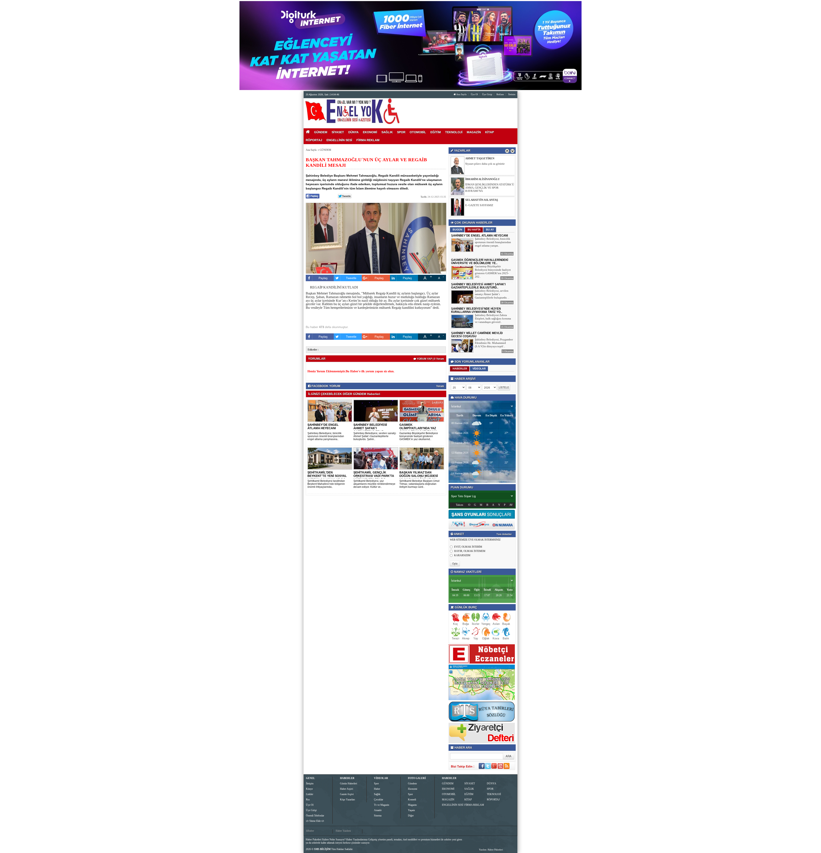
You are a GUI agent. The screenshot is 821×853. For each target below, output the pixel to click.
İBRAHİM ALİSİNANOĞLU (482, 156)
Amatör (378, 810)
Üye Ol (474, 94)
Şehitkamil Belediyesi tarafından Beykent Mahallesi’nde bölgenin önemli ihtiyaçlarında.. (326, 483)
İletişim (309, 783)
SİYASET (469, 783)
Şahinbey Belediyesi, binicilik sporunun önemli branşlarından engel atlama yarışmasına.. (325, 436)
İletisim (511, 94)
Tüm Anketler (504, 534)
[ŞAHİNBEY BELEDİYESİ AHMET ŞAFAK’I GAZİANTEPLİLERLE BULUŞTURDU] (376, 410)
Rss (308, 799)
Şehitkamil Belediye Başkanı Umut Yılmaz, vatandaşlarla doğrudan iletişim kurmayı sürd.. (419, 483)
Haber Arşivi (346, 788)
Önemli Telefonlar (315, 815)
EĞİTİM (468, 794)
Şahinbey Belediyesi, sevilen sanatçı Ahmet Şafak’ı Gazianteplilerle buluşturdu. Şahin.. (374, 436)
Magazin (412, 804)
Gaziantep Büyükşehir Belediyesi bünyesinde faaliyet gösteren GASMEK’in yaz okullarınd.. (418, 436)
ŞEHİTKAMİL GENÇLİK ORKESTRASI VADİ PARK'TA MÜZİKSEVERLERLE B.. (373, 476)
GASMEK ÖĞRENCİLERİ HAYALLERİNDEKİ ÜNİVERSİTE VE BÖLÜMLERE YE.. (479, 261)
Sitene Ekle (315, 820)
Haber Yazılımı (343, 830)
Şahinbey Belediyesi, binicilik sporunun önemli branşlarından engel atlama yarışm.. (493, 242)
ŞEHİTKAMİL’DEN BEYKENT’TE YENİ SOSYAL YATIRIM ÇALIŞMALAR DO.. (327, 476)
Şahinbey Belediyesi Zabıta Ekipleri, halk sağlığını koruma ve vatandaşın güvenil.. (493, 318)
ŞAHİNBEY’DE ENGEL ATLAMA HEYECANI (323, 426)
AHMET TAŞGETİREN (479, 197)
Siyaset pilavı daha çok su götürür (485, 203)
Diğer (411, 815)
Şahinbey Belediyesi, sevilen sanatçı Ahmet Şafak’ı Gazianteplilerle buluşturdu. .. (492, 294)
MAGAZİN (448, 799)
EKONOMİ (448, 788)
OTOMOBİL (449, 794)
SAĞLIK (469, 788)
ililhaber (310, 830)
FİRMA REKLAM (474, 804)
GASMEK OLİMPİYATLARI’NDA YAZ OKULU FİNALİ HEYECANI (418, 428)
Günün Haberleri (348, 783)
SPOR (490, 788)
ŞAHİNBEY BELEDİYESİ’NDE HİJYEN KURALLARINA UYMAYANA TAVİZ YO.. (476, 310)
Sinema (377, 815)
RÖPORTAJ (493, 799)
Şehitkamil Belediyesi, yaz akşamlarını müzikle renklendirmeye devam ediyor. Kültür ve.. (374, 483)
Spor (376, 783)
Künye (309, 788)
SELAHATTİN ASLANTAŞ (481, 177)
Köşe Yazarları (347, 799)
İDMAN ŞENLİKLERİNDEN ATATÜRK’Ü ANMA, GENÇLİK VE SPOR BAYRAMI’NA (489, 165)
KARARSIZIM (462, 555)
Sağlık (377, 794)
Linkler (309, 794)
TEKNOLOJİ (494, 794)
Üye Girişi (487, 94)
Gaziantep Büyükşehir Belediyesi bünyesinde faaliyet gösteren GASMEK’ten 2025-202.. (493, 271)
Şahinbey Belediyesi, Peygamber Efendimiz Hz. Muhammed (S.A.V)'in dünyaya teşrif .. (494, 343)
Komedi (412, 799)
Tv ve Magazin (381, 804)
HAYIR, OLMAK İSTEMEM (469, 551)
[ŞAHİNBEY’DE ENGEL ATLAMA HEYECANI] (330, 410)
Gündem (412, 783)
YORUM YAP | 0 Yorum (430, 358)
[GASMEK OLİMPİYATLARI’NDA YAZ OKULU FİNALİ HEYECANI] (422, 410)
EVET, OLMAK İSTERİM (468, 546)
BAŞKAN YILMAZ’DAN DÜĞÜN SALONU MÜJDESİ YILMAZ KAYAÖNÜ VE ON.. (418, 476)
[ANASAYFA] (352, 110)
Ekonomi (412, 788)
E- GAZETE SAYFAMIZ (479, 182)
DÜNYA (491, 783)
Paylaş (323, 278)
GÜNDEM (325, 149)
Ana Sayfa (461, 94)
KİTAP (468, 799)
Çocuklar (378, 799)
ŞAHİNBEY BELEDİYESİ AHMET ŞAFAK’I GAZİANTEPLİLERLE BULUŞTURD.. (370, 430)
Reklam (500, 94)
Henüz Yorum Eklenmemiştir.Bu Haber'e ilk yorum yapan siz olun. (350, 371)
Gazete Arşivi (347, 794)
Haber (377, 788)
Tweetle (351, 278)
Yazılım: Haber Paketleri (491, 849)
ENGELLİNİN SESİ (452, 804)
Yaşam (411, 810)
